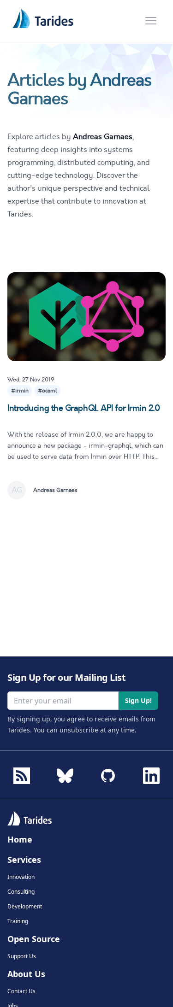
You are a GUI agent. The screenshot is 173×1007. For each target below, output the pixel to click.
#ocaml (47, 390)
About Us (26, 973)
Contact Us (21, 991)
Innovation (21, 877)
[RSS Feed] (21, 775)
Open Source (33, 938)
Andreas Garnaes (55, 490)
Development (24, 906)
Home (19, 839)
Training (17, 921)
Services (24, 859)
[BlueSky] (65, 773)
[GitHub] (108, 773)
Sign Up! (138, 700)
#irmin (20, 390)
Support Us (21, 956)
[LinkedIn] (151, 773)
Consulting (21, 892)
